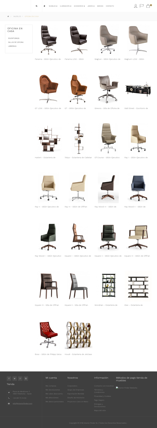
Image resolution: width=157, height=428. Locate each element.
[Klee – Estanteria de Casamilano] (138, 286)
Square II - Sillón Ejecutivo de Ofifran (108, 257)
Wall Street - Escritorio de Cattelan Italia (136, 109)
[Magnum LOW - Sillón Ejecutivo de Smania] (138, 40)
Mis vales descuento (54, 394)
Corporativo (72, 386)
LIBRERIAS (12, 46)
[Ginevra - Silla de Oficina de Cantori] (108, 89)
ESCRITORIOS (13, 38)
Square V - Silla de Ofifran (76, 305)
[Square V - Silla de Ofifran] (78, 286)
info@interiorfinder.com (22, 403)
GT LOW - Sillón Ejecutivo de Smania (48, 109)
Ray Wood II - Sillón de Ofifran (134, 208)
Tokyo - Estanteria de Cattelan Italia (78, 158)
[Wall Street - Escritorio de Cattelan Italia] (138, 89)
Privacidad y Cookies (102, 396)
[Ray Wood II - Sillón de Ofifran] (138, 187)
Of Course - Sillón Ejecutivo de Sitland (107, 158)
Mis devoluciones (53, 390)
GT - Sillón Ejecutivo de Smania (75, 109)
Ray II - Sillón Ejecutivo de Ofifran (47, 208)
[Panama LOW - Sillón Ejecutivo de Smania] (78, 40)
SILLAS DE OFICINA (16, 42)
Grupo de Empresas (75, 390)
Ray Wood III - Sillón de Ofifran (105, 208)
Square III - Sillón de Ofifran (137, 256)
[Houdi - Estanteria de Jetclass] (78, 335)
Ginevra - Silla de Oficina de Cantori (107, 109)
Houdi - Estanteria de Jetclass (78, 354)
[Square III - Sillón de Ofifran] (138, 236)
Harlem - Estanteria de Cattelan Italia (45, 158)
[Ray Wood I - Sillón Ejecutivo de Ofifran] (48, 236)
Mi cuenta (51, 377)
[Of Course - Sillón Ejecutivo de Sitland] (108, 138)
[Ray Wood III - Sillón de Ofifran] (108, 187)
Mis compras (51, 386)
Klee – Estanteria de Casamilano (133, 306)
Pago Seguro (99, 400)
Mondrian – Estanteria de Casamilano (106, 306)
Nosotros (72, 377)
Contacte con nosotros (104, 386)
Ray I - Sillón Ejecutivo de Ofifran (136, 158)
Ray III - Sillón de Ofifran (76, 207)
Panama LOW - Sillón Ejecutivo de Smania (74, 60)
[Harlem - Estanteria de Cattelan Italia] (48, 138)
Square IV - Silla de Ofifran (47, 305)
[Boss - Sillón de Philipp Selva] (48, 335)
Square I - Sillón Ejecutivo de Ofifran (78, 257)
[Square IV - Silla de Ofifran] (48, 286)
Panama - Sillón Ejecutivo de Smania (48, 60)
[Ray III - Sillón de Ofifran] (78, 187)
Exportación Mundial (75, 394)
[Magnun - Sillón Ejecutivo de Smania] (108, 40)
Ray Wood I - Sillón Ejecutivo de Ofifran (48, 257)
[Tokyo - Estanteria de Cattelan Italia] (78, 138)
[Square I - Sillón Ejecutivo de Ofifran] (78, 236)
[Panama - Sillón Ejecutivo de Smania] (48, 40)
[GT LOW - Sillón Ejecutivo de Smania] (48, 89)
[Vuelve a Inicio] (8, 16)
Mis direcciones (52, 398)
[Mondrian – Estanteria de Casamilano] (108, 286)
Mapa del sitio (100, 410)
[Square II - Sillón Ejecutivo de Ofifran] (108, 236)
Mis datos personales (55, 402)
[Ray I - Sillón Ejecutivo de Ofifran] (138, 138)
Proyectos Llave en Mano (77, 402)
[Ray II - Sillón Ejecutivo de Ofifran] (48, 187)
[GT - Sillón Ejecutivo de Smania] (78, 89)
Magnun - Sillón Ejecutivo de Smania (107, 60)
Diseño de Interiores (75, 398)
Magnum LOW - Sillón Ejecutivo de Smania (134, 60)
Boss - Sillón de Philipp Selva (48, 354)
